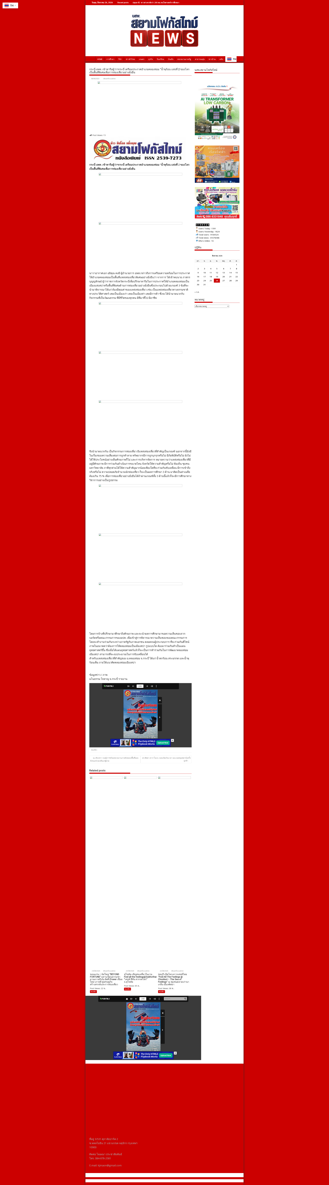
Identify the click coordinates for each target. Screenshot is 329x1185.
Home (99, 59)
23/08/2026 (129, 971)
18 (211, 276)
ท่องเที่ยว (94, 750)
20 (223, 276)
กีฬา (120, 59)
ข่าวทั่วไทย (130, 59)
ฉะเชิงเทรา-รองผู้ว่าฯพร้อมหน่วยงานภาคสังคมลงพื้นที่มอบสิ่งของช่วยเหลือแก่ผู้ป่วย (114, 759)
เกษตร (141, 59)
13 (223, 272)
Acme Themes (189, 1180)
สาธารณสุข (200, 59)
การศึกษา (110, 59)
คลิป (221, 59)
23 (198, 280)
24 (204, 280)
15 (236, 272)
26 (217, 280)
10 (204, 272)
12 (217, 272)
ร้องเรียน (160, 59)
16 (198, 276)
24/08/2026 (95, 971)
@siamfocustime (109, 79)
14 (230, 272)
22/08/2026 (163, 971)
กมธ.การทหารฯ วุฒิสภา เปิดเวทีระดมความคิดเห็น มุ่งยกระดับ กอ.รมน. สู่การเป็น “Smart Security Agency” (175, 2)
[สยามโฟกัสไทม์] (91, 59)
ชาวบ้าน (212, 59)
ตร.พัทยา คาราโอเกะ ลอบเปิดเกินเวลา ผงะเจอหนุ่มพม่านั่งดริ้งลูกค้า (166, 759)
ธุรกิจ (150, 59)
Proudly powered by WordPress (147, 1180)
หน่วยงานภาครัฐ (184, 59)
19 (217, 276)
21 (230, 276)
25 (211, 280)
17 (204, 276)
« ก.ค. (197, 292)
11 (211, 272)
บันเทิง (170, 59)
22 (236, 276)
